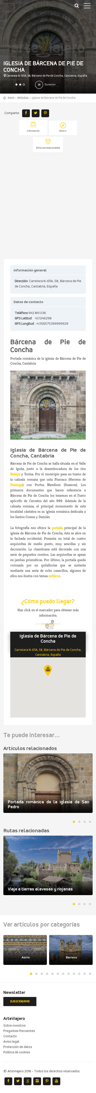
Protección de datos (17, 1047)
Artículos (23, 97)
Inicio (11, 97)
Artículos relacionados (48, 148)
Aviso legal (11, 1042)
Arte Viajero (25, 8)
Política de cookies (16, 1052)
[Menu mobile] (87, 6)
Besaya (15, 474)
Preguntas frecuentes (19, 1031)
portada (57, 527)
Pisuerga (16, 484)
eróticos (54, 576)
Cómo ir (63, 131)
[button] (48, 670)
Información (33, 131)
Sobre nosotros (14, 1025)
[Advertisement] (48, 206)
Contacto (10, 1036)
